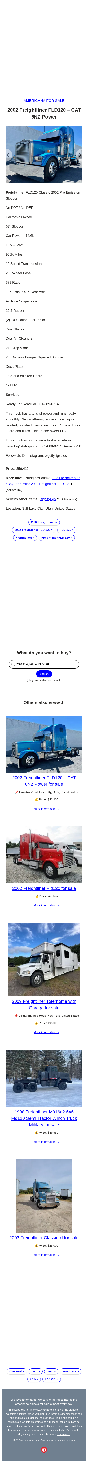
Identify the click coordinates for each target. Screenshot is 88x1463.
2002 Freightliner (43, 522)
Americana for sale (44, 101)
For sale (50, 1379)
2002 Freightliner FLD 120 (32, 529)
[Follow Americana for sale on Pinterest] (44, 1451)
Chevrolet (15, 1371)
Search (44, 673)
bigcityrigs (48, 499)
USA (33, 1379)
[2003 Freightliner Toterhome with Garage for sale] (44, 995)
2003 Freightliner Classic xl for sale (44, 1237)
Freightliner (24, 537)
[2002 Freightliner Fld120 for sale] (44, 882)
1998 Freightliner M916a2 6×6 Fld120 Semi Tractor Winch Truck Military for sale (44, 1118)
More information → (46, 808)
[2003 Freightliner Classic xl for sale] (44, 1231)
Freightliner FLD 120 (55, 537)
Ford (34, 1371)
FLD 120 (65, 529)
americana (69, 1371)
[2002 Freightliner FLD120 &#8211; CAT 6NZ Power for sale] (44, 771)
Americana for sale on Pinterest (58, 1440)
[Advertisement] (44, 45)
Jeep (50, 1371)
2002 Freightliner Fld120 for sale (44, 888)
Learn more (63, 1434)
